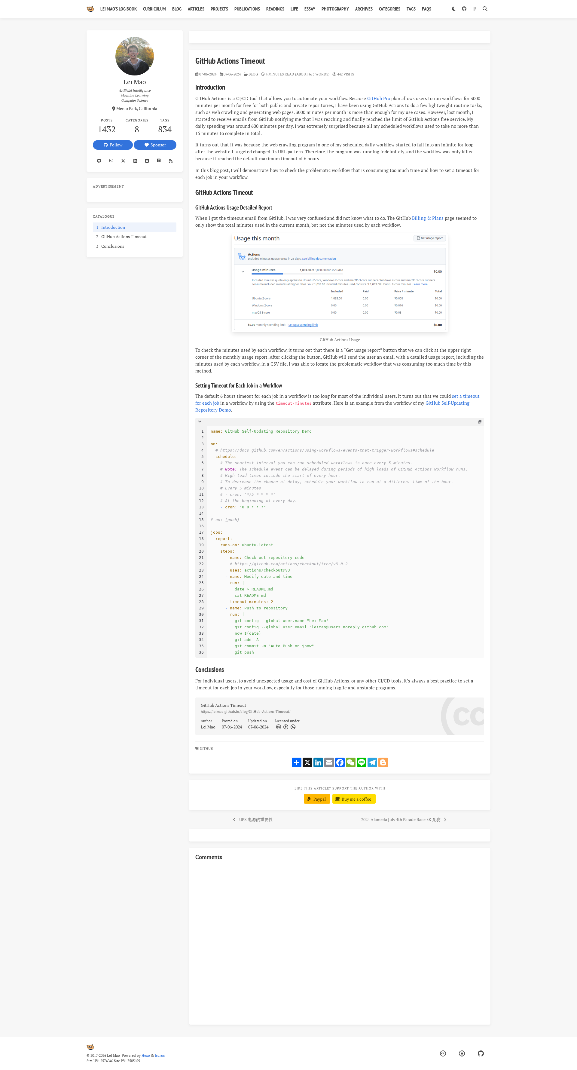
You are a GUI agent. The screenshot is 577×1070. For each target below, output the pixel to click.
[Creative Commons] (278, 727)
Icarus (160, 1055)
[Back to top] (506, 1058)
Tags (411, 9)
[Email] (147, 161)
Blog (177, 9)
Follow (115, 145)
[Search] (484, 9)
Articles (196, 9)
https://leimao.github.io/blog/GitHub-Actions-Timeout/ (245, 711)
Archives (364, 9)
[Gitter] (474, 9)
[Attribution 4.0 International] (462, 1054)
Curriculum (154, 9)
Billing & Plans (428, 218)
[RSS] (170, 161)
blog (253, 74)
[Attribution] (285, 727)
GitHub (207, 748)
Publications (247, 9)
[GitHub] (464, 9)
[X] (123, 161)
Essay (309, 9)
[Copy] (479, 422)
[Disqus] (339, 941)
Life (294, 9)
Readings (275, 9)
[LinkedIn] (135, 161)
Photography (335, 9)
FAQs (426, 9)
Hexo (146, 1055)
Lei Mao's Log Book (118, 9)
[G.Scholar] (159, 161)
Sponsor (157, 145)
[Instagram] (111, 161)
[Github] (99, 161)
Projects (219, 9)
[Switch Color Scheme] (454, 9)
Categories (389, 9)
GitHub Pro (378, 98)
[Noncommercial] (292, 727)
